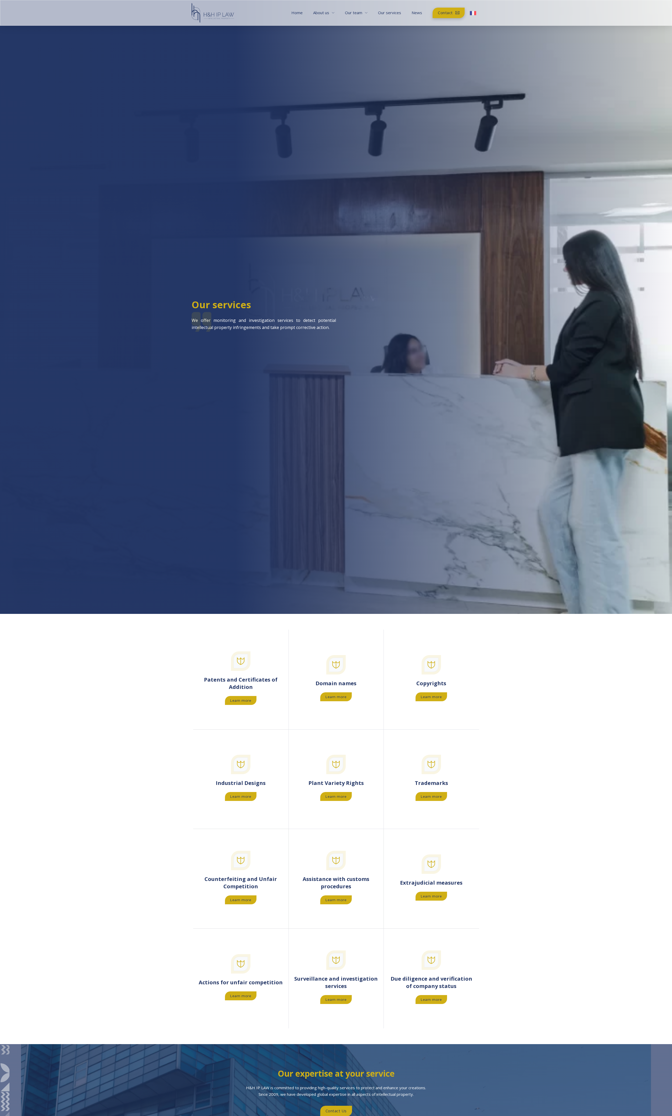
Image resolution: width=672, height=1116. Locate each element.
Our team (353, 13)
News (417, 13)
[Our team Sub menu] (366, 13)
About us (321, 13)
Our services (389, 13)
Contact (445, 12)
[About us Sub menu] (333, 13)
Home (297, 13)
